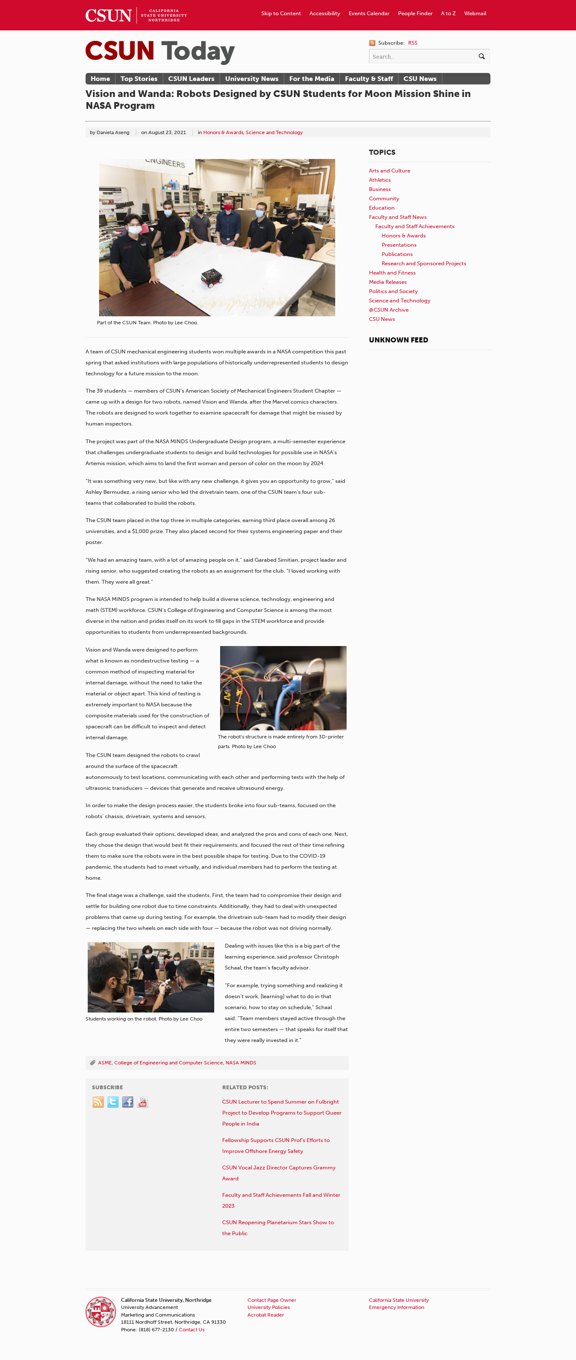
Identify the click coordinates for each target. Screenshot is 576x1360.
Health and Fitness (392, 272)
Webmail (475, 13)
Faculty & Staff (369, 79)
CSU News (420, 79)
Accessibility (325, 13)
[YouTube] (143, 1102)
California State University (399, 1300)
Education (382, 208)
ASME (105, 1063)
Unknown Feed (398, 340)
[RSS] (98, 1102)
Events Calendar (369, 13)
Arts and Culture (389, 170)
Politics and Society (393, 291)
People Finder (415, 13)
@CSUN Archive (389, 310)
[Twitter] (113, 1102)
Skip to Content (281, 13)
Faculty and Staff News (398, 217)
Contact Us (192, 1330)
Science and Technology (274, 132)
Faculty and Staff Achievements (415, 226)
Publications (397, 254)
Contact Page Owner (272, 1300)
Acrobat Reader (266, 1315)
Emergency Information (396, 1307)
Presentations (399, 245)
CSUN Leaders (191, 79)
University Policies (269, 1307)
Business (380, 189)
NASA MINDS (241, 1063)
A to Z (448, 13)
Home (100, 79)
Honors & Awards (223, 132)
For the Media (311, 79)
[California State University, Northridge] (160, 53)
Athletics (380, 180)
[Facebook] (128, 1102)
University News (252, 79)
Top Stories (139, 79)
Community (384, 198)
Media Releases (388, 282)
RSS (412, 43)
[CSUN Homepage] (136, 3)
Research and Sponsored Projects (424, 263)
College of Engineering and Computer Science (168, 1063)
